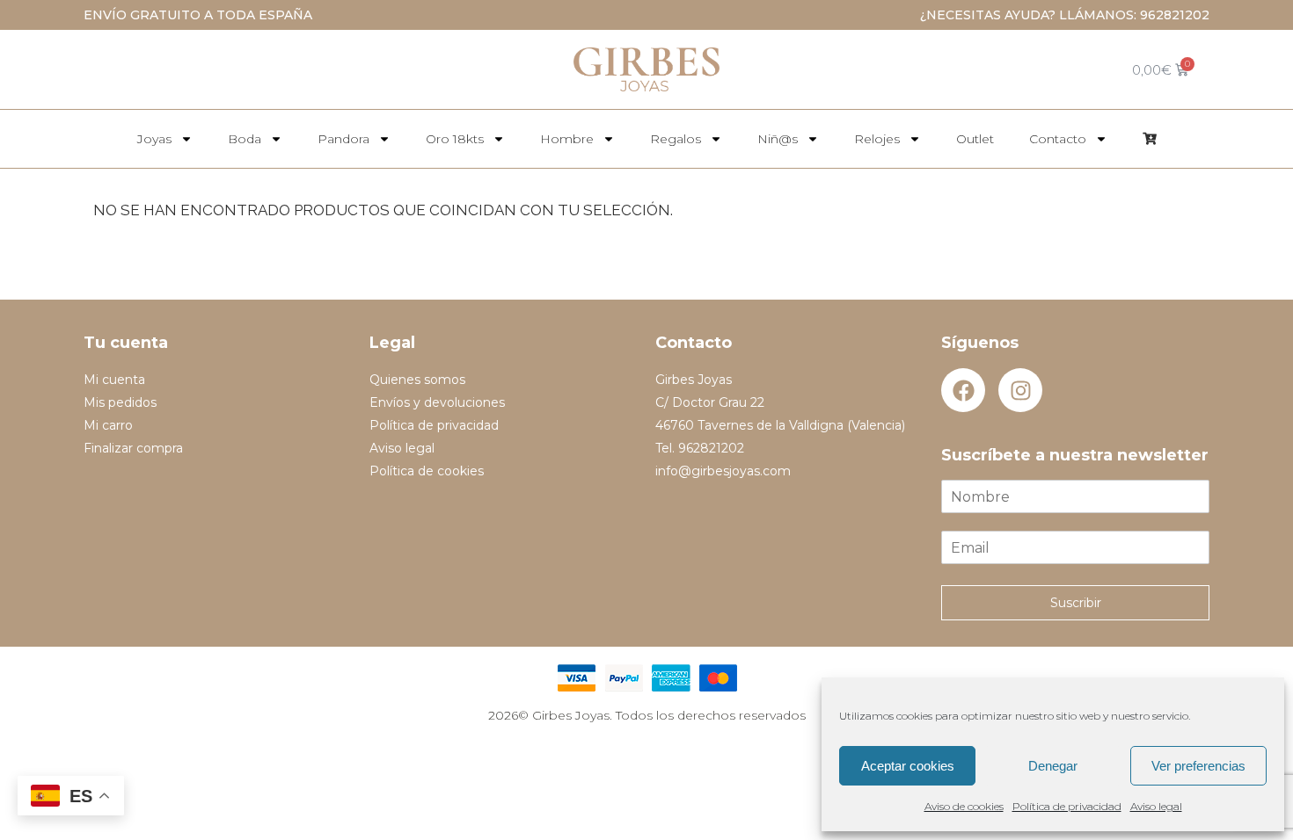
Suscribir (1075, 603)
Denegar (1053, 765)
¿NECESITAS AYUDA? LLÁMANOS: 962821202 (1064, 15)
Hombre (567, 139)
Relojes (877, 139)
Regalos (675, 139)
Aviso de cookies (964, 806)
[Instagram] (1020, 390)
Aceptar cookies (907, 765)
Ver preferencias (1198, 765)
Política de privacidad (1066, 806)
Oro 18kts (455, 139)
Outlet (975, 139)
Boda (244, 139)
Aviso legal (1156, 806)
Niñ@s (777, 139)
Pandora (343, 139)
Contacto (1057, 139)
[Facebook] (963, 390)
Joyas (154, 139)
